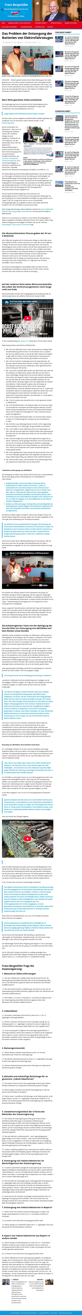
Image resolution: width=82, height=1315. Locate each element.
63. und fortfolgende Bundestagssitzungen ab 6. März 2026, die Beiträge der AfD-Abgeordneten (72, 140)
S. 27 (46, 170)
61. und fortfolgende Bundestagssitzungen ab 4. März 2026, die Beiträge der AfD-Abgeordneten (72, 170)
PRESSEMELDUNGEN (26, 27)
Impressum (54, 1313)
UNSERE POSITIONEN (70, 23)
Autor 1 (21, 42)
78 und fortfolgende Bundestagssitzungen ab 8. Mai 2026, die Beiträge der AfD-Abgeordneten (72, 85)
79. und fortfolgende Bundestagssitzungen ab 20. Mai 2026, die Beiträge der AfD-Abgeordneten (72, 70)
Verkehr (34, 42)
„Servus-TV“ (24, 341)
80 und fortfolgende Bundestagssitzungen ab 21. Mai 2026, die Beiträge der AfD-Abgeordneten (72, 55)
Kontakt (50, 27)
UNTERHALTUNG (39, 27)
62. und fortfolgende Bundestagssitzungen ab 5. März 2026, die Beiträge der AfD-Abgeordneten (72, 155)
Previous (2, 9)
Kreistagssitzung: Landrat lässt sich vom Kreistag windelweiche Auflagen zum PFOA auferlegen (72, 186)
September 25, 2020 (10, 42)
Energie (29, 42)
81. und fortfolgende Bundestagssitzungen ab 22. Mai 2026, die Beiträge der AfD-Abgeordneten (72, 40)
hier (29, 957)
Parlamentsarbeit (63, 32)
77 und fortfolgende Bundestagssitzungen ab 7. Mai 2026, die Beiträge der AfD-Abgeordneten (72, 99)
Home (3, 23)
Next (79, 9)
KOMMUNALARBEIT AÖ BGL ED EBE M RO (19, 23)
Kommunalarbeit (63, 111)
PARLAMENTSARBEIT (40, 23)
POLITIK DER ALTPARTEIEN (9, 27)
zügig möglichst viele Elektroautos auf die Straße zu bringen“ (25, 114)
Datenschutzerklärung (65, 1313)
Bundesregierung (8, 123)
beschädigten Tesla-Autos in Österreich (16, 225)
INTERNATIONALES (56, 23)
